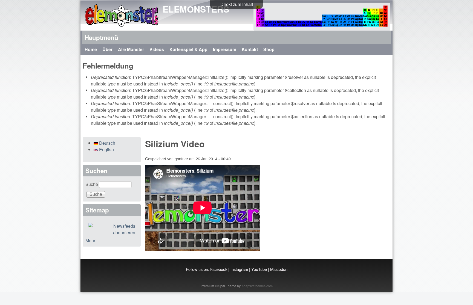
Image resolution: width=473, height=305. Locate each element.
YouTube (259, 269)
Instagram (239, 269)
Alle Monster (131, 49)
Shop (269, 49)
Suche (92, 184)
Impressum (224, 49)
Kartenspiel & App (188, 49)
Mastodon (278, 269)
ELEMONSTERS (196, 9)
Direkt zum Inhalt (236, 4)
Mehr (90, 240)
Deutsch (106, 143)
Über (107, 49)
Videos (156, 49)
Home (91, 49)
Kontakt (250, 49)
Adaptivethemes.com (257, 285)
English (106, 149)
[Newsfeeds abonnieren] (111, 229)
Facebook (218, 269)
